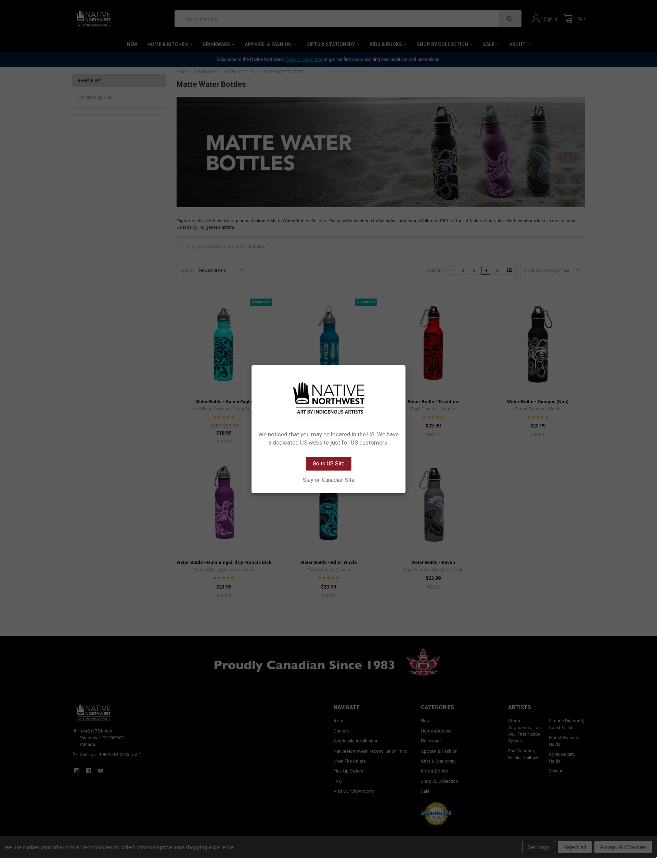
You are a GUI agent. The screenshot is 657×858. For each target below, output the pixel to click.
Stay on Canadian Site (329, 480)
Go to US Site (329, 463)
